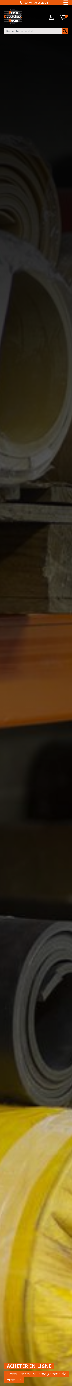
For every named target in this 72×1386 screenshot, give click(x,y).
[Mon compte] (52, 17)
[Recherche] (65, 31)
